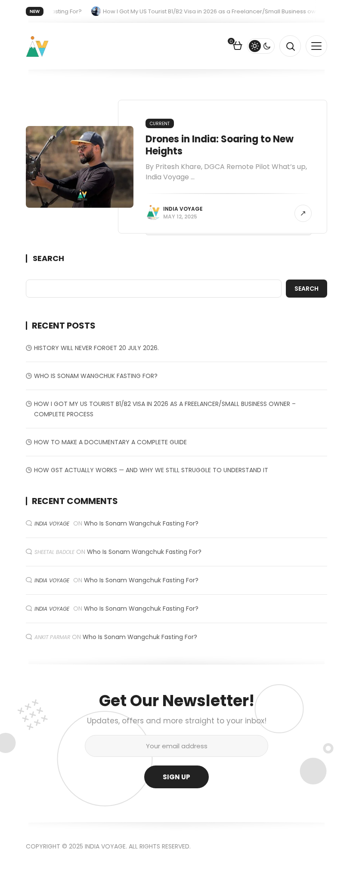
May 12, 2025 (180, 216)
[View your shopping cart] (237, 46)
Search (48, 258)
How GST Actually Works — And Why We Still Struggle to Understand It (151, 470)
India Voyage (183, 208)
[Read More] (303, 213)
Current (160, 123)
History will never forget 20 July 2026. (96, 348)
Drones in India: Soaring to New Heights (220, 145)
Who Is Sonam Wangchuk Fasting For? (96, 376)
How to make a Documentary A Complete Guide (110, 442)
